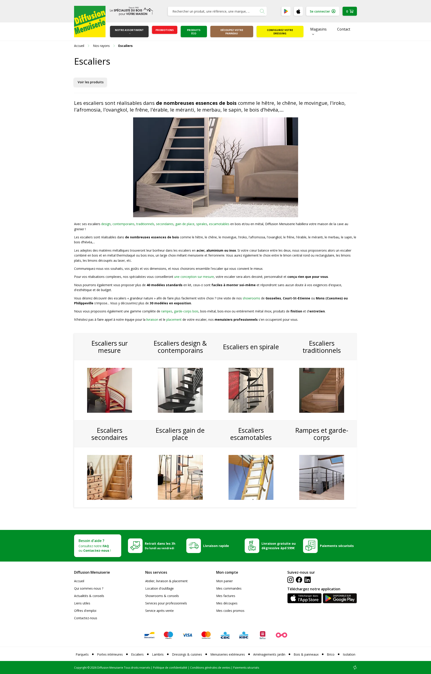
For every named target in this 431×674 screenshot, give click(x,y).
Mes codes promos (230, 610)
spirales (201, 224)
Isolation (349, 654)
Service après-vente (159, 610)
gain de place (184, 224)
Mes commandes (229, 588)
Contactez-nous (85, 618)
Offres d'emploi (85, 610)
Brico (330, 654)
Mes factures (225, 596)
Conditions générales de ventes (210, 668)
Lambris (158, 654)
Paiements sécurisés (337, 546)
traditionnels (145, 224)
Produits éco (193, 31)
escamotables (219, 224)
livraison (152, 319)
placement (174, 319)
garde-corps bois (186, 311)
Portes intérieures (110, 654)
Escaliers (137, 654)
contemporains (123, 224)
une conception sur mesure (194, 276)
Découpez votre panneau (231, 31)
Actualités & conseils (89, 596)
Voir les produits (90, 82)
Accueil (79, 581)
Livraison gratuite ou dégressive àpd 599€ (279, 545)
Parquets (82, 654)
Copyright (80, 668)
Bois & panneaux (306, 654)
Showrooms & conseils (162, 596)
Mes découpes (226, 603)
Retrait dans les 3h (160, 545)
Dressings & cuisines (187, 654)
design (106, 224)
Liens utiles (82, 603)
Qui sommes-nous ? (88, 588)
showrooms (251, 298)
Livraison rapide (216, 546)
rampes (166, 311)
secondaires (165, 224)
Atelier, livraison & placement (166, 581)
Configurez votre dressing (280, 31)
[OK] (262, 11)
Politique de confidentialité (170, 668)
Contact (343, 29)
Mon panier (224, 581)
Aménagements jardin (269, 654)
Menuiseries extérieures (227, 654)
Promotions (165, 30)
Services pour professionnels (166, 603)
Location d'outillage (159, 588)
